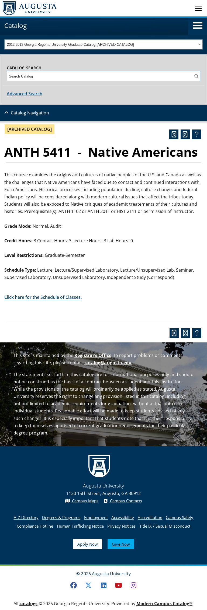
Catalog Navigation (30, 113)
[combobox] (103, 44)
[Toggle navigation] (198, 8)
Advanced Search (24, 94)
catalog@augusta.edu (108, 363)
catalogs (28, 604)
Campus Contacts (125, 500)
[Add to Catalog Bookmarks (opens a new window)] (173, 134)
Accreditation (150, 517)
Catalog (15, 25)
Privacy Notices (121, 526)
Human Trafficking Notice (80, 526)
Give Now (121, 544)
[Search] (196, 76)
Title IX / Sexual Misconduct (164, 526)
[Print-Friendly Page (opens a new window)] (185, 134)
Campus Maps (84, 500)
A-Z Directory (26, 517)
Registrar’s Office (92, 355)
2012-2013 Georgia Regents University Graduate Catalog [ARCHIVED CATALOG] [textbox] (70, 45)
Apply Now (87, 544)
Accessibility (122, 517)
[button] (197, 25)
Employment (96, 517)
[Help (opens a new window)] (196, 134)
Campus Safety (179, 517)
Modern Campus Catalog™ (164, 604)
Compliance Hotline (35, 526)
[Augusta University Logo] (28, 8)
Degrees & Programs (61, 517)
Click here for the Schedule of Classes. (43, 297)
